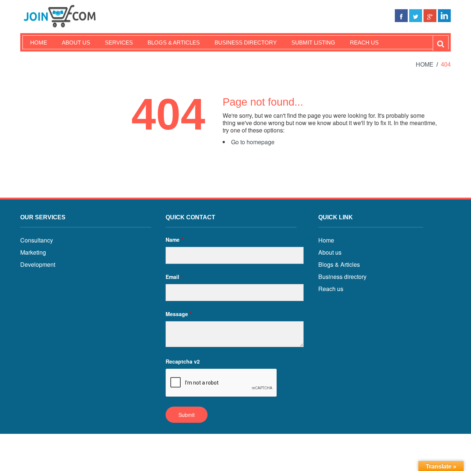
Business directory (342, 276)
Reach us (364, 42)
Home (38, 42)
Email (174, 276)
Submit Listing (313, 42)
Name (174, 239)
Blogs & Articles (174, 42)
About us (76, 42)
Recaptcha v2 (183, 361)
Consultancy (36, 240)
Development (37, 264)
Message (178, 314)
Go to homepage (253, 142)
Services (119, 42)
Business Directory (246, 42)
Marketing (33, 252)
